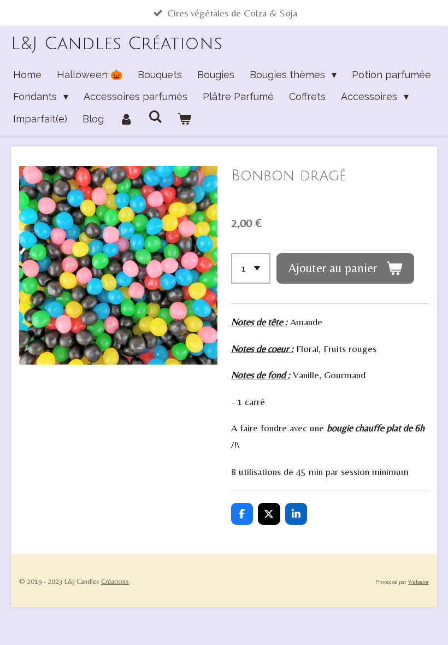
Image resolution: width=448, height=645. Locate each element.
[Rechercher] (154, 116)
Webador (418, 581)
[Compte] (125, 119)
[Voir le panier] (183, 119)
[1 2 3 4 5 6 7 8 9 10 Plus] (250, 268)
